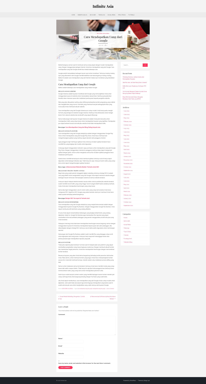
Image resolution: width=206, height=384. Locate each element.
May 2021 (126, 184)
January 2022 (127, 156)
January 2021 (127, 198)
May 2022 (126, 146)
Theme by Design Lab (144, 380)
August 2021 (127, 174)
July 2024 (126, 111)
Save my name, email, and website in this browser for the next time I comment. (84, 363)
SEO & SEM (93, 15)
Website (61, 353)
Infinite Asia (103, 6)
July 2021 (126, 177)
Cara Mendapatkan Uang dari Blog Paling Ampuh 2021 (82, 127)
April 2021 (126, 188)
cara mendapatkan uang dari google (84, 288)
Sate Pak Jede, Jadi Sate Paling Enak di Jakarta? (135, 82)
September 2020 (128, 205)
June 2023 (126, 132)
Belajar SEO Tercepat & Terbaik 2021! (77, 198)
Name (60, 338)
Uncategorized (128, 238)
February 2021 (127, 195)
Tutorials (131, 15)
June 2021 (126, 181)
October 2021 (127, 167)
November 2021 (128, 163)
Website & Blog (82, 15)
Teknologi (101, 15)
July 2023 (126, 128)
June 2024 (126, 114)
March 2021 (127, 191)
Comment (61, 314)
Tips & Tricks (122, 15)
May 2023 (126, 135)
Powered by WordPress (129, 380)
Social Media (111, 15)
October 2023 (127, 125)
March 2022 (127, 153)
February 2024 (128, 121)
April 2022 (126, 149)
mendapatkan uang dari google (99, 288)
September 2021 (128, 170)
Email (60, 346)
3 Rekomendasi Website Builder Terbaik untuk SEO (82, 167)
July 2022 (126, 139)
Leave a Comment (110, 288)
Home (73, 15)
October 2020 (127, 202)
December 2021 (128, 160)
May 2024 (126, 118)
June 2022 (126, 142)
